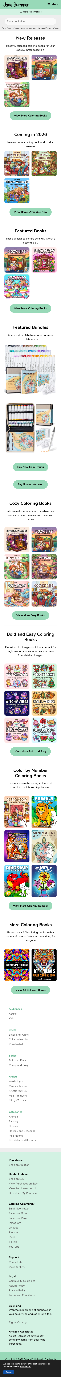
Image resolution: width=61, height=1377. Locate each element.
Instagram (15, 1223)
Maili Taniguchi (18, 1095)
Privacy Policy (17, 1290)
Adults (13, 1013)
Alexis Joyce (16, 1081)
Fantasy (13, 1121)
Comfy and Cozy (18, 1065)
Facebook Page (18, 1218)
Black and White (19, 1034)
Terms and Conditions (22, 1295)
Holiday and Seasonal (22, 1131)
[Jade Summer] (17, 4)
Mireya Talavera (18, 1100)
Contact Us (15, 1262)
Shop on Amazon (19, 1165)
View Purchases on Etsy (23, 1183)
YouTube (14, 1246)
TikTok (13, 1242)
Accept (8, 1372)
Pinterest (14, 1232)
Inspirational (16, 1135)
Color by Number (19, 1039)
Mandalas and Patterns (22, 1140)
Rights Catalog (18, 1322)
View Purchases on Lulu (23, 1188)
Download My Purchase (23, 1193)
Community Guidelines (22, 1281)
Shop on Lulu (16, 1179)
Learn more (25, 1366)
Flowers (13, 1126)
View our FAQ (17, 1267)
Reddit (12, 1237)
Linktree (13, 1227)
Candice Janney (18, 1086)
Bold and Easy (17, 1060)
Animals (14, 1116)
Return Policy (17, 1285)
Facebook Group (18, 1213)
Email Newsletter (19, 1208)
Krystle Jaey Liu (18, 1091)
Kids (11, 1018)
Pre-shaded (16, 1044)
